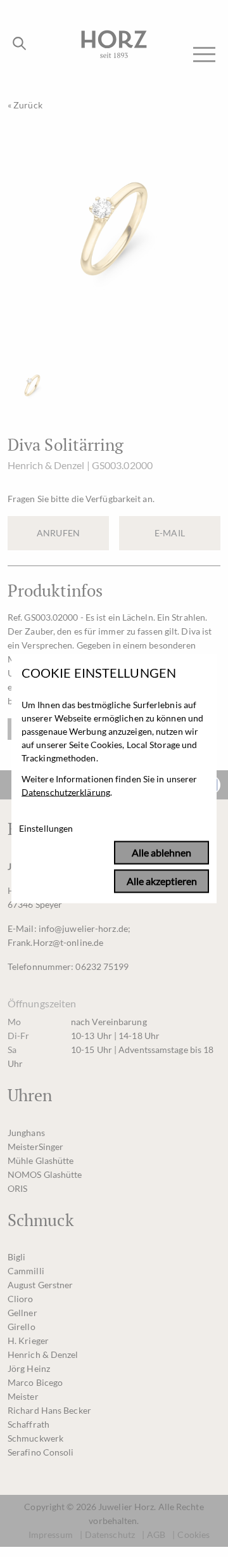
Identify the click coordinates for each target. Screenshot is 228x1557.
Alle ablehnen (161, 852)
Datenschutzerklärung (66, 792)
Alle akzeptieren (162, 881)
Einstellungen (46, 829)
